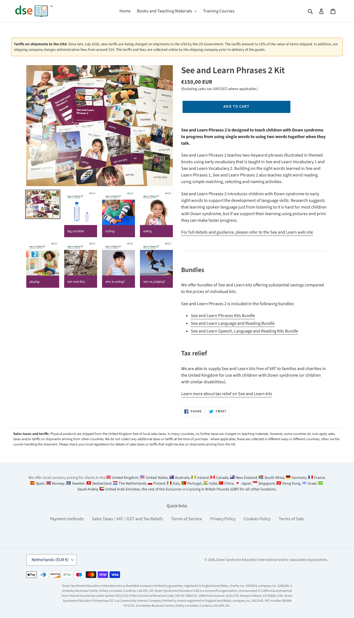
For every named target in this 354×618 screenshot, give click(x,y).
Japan (246, 483)
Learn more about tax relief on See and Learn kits (226, 394)
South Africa (274, 477)
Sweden (78, 483)
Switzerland (101, 483)
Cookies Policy (257, 519)
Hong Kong (291, 483)
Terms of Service (186, 519)
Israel (312, 483)
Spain (40, 483)
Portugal (194, 483)
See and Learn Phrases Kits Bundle (223, 316)
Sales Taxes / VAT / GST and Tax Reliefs (127, 519)
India (213, 483)
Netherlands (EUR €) (50, 560)
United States (157, 477)
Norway (58, 483)
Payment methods (67, 519)
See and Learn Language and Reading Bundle (233, 323)
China (229, 483)
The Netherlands (132, 483)
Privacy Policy (222, 519)
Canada (222, 477)
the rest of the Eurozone (161, 489)
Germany (299, 477)
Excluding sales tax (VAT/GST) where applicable (219, 88)
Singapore (266, 483)
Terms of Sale (291, 519)
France (319, 477)
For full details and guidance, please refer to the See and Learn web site (247, 232)
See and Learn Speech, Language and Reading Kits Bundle (244, 331)
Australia (182, 477)
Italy (176, 483)
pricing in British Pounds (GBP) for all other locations (232, 489)
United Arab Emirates (122, 489)
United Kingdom (125, 477)
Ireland (203, 477)
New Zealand (246, 477)
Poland (159, 483)
